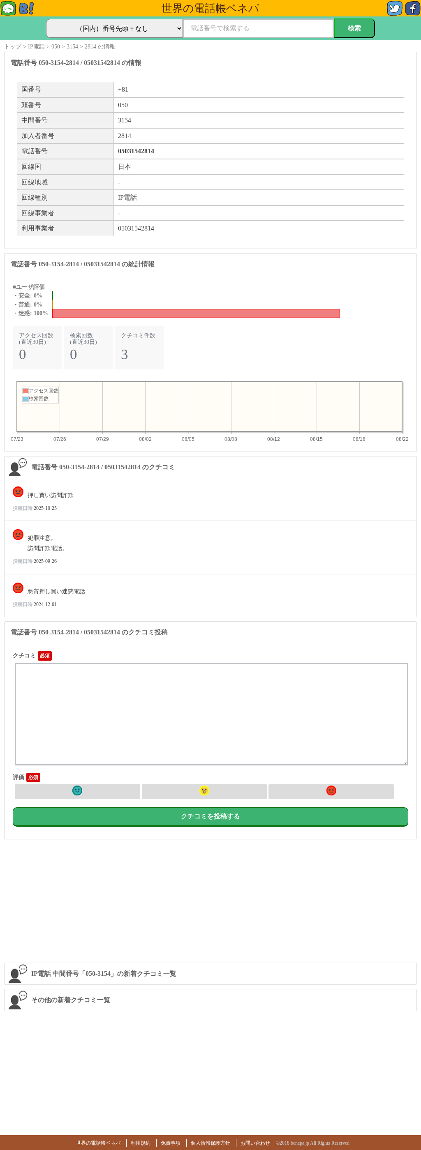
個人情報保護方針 (210, 1143)
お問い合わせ (255, 1143)
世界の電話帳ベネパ (98, 1143)
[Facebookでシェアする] (413, 14)
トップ (12, 47)
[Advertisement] (210, 901)
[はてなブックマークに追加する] (26, 14)
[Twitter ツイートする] (394, 14)
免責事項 (170, 1143)
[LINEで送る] (8, 14)
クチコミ (24, 655)
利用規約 (140, 1143)
